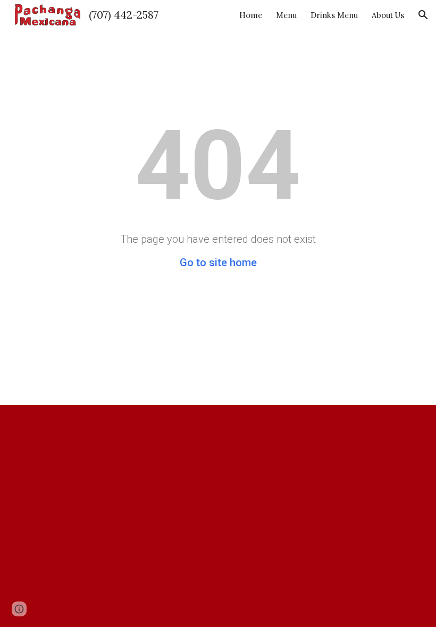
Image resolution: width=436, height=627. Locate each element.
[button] (423, 15)
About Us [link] (388, 15)
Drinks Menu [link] (334, 15)
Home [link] (250, 15)
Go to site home (218, 262)
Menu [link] (286, 15)
